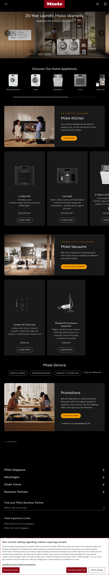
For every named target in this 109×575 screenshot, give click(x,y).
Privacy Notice (18, 565)
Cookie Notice (30, 565)
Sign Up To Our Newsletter (76, 424)
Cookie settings (97, 570)
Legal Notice (7, 565)
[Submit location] (104, 508)
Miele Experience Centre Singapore (19, 524)
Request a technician (68, 373)
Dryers (36, 83)
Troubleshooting (41, 373)
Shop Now (54, 24)
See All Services (93, 372)
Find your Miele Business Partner (24, 502)
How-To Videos (17, 373)
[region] (54, 556)
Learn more (69, 138)
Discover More (71, 416)
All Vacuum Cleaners (74, 267)
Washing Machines (13, 83)
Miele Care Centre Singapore (16, 528)
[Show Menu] (5, 4)
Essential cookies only (76, 570)
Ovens (80, 83)
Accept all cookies (11, 570)
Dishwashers (58, 83)
